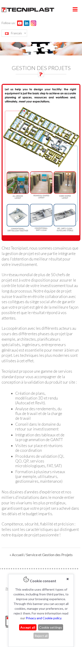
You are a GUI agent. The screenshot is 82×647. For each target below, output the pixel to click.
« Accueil (17, 554)
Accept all (27, 627)
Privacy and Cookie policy (43, 618)
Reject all (41, 636)
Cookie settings (50, 627)
